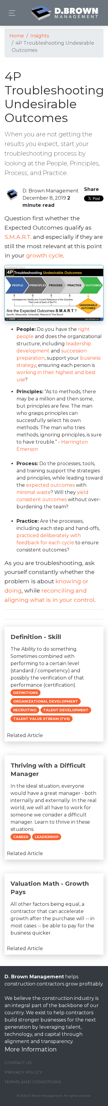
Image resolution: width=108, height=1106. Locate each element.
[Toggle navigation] (10, 13)
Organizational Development (45, 701)
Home (16, 36)
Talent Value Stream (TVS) (41, 719)
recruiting (25, 710)
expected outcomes (50, 485)
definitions (25, 693)
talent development (65, 710)
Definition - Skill (35, 637)
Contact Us (18, 1062)
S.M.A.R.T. (18, 236)
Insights (39, 36)
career (20, 837)
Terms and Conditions (32, 1081)
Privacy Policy (23, 1072)
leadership (46, 837)
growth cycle (44, 255)
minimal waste (33, 492)
